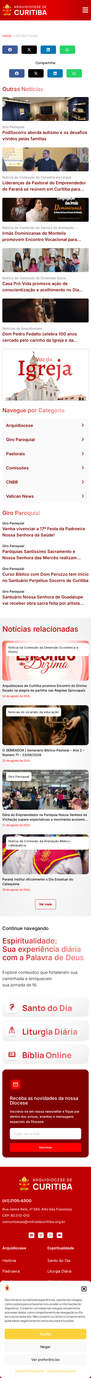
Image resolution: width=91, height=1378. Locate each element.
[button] (84, 1289)
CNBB (12, 482)
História (9, 1260)
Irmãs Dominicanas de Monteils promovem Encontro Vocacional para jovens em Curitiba (39, 239)
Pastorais (15, 453)
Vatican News (20, 496)
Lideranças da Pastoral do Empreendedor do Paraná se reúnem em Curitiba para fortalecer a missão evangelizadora (44, 189)
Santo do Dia (58, 1260)
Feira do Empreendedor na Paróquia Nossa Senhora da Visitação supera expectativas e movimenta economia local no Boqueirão (44, 819)
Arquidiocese (19, 425)
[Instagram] (41, 1235)
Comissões (17, 467)
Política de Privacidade (29, 1371)
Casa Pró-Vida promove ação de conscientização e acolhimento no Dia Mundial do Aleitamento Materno (40, 290)
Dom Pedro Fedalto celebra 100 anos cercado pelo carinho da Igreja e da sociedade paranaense (39, 340)
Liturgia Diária (59, 1271)
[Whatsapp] (50, 1235)
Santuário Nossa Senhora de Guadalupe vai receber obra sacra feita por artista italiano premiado (42, 603)
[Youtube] (59, 1235)
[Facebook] (31, 1235)
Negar (45, 1347)
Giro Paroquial (20, 439)
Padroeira (11, 1271)
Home (6, 35)
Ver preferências (45, 1359)
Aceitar (45, 1334)
